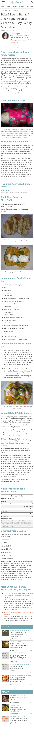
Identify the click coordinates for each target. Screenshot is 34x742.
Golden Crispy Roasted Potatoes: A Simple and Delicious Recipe (17, 679)
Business (21, 6)
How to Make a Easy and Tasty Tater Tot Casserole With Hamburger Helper (18, 657)
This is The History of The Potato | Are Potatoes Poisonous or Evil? (18, 634)
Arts (2, 6)
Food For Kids (14, 705)
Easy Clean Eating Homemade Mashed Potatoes (16, 668)
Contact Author (14, 42)
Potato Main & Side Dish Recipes (20, 630)
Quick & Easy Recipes (17, 653)
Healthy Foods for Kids (17, 695)
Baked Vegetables (16, 641)
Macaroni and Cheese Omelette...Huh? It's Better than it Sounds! (18, 709)
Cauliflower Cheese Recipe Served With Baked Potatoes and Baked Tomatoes (19, 645)
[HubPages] (17, 2)
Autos (8, 6)
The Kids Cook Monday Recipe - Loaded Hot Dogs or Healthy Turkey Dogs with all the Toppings (18, 595)
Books (15, 6)
